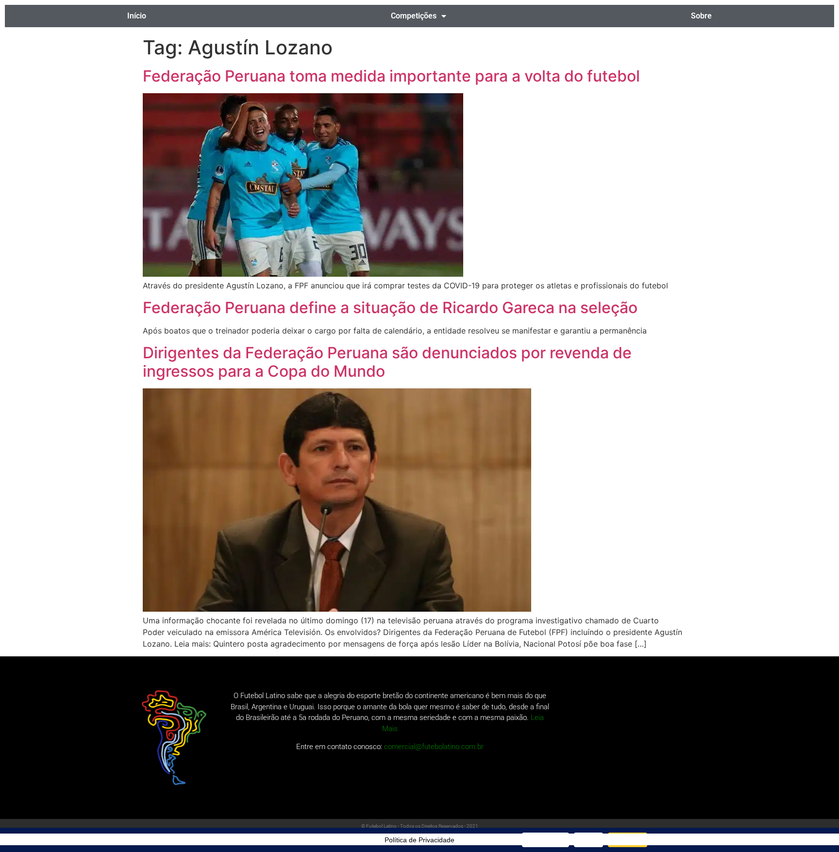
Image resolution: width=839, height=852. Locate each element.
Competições (413, 15)
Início (136, 15)
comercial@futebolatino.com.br (434, 746)
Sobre (701, 15)
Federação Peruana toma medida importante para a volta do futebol (391, 76)
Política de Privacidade (419, 840)
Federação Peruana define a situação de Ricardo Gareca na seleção (390, 307)
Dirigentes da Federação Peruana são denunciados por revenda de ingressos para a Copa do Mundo (387, 362)
